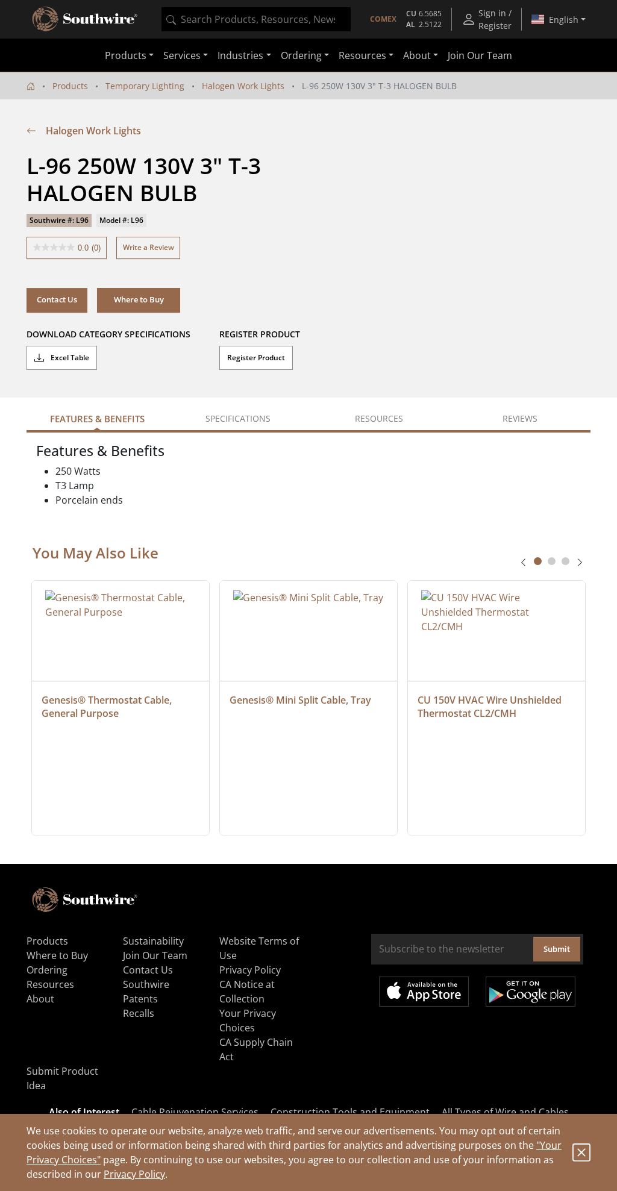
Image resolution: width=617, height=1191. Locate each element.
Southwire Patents (146, 991)
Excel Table (69, 357)
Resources (50, 984)
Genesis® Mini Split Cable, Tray (300, 700)
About (40, 998)
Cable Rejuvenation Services (194, 1112)
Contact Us (57, 299)
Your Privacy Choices (247, 1020)
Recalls (138, 1013)
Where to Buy (57, 955)
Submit (556, 948)
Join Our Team (480, 55)
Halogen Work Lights (243, 86)
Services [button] (182, 55)
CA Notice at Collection (247, 991)
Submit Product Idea (62, 1078)
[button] (138, 300)
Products (70, 86)
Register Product (256, 357)
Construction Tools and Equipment (350, 1112)
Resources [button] (362, 55)
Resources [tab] (379, 418)
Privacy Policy (134, 1174)
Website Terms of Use (259, 948)
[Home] (31, 86)
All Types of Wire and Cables (505, 1112)
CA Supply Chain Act (256, 1049)
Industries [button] (240, 55)
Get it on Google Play (530, 992)
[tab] (538, 561)
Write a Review (148, 247)
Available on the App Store (424, 992)
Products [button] (125, 55)
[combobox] (256, 19)
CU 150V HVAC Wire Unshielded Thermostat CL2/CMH (491, 706)
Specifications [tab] (238, 418)
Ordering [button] (301, 55)
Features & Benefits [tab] (97, 419)
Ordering (47, 970)
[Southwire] (86, 19)
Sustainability (153, 941)
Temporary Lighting (144, 86)
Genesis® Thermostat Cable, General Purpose (108, 706)
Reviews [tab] (520, 418)
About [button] (417, 55)
